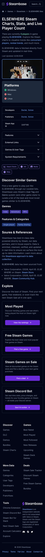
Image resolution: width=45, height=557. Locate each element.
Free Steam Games (32, 483)
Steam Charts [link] (11, 167)
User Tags (7, 480)
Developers (8, 485)
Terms (13, 552)
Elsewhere (21, 11)
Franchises (8, 495)
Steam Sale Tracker (33, 470)
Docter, (24, 110)
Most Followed (30, 440)
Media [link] (36, 167)
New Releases (30, 445)
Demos (6, 440)
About (28, 552)
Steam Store (28, 272)
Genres (6, 470)
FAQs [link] (8, 172)
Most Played (29, 435)
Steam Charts (9, 450)
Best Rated (29, 430)
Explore (6, 536)
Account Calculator (12, 531)
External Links (12, 142)
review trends (16, 43)
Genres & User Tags (14, 149)
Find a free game (21, 349)
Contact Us (38, 552)
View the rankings (21, 322)
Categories (8, 475)
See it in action (21, 407)
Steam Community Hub (23, 278)
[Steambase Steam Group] (28, 532)
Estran (31, 110)
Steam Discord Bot (12, 513)
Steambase (27, 509)
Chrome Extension (11, 508)
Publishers (8, 490)
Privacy (5, 552)
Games (10, 11)
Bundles (6, 445)
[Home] (3, 11)
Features (9, 135)
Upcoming (28, 450)
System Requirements (15, 157)
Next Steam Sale (11, 526)
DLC (5, 435)
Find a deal (21, 378)
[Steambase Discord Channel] (23, 532)
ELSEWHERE (16, 37)
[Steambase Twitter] (32, 532)
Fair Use (21, 552)
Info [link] (25, 167)
